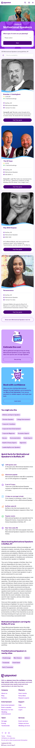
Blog (2, 695)
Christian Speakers (8, 419)
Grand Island (16, 662)
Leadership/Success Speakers (11, 447)
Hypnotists (23, 442)
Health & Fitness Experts (9, 442)
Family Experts (28, 438)
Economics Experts (23, 433)
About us (4, 693)
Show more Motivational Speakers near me (17, 319)
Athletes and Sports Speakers (11, 414)
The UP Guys (8, 161)
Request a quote (23, 698)
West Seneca (17, 658)
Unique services (23, 723)
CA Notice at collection (8, 738)
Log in (20, 709)
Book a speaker (6, 707)
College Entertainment (23, 419)
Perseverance (8, 290)
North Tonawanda (7, 667)
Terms (3, 736)
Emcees (4, 438)
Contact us (22, 707)
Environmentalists (15, 438)
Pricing (3, 723)
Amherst (27, 658)
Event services (23, 721)
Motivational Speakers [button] (17, 27)
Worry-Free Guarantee (13, 392)
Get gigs (4, 721)
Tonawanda (5, 662)
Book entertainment (7, 705)
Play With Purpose (10, 228)
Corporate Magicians (8, 433)
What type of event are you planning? (15, 33)
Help (19, 705)
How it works (22, 693)
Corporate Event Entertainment (11, 428)
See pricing (17, 359)
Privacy (9, 736)
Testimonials (5, 725)
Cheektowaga (6, 658)
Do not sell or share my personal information (14, 740)
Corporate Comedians (8, 424)
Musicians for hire (7, 709)
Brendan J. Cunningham (12, 94)
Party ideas (22, 695)
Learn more (17, 401)
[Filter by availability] (19, 55)
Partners (4, 698)
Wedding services (24, 725)
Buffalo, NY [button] (18, 24)
